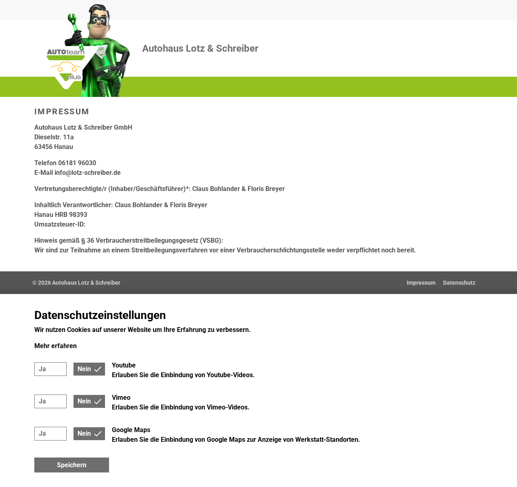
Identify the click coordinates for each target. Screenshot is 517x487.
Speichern (71, 465)
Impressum (421, 282)
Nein (84, 369)
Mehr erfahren (55, 346)
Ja (42, 369)
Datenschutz (459, 282)
